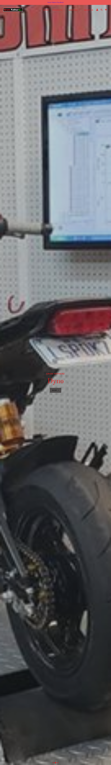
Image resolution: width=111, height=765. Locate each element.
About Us (88, 10)
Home (46, 10)
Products (57, 10)
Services (73, 10)
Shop (54, 390)
